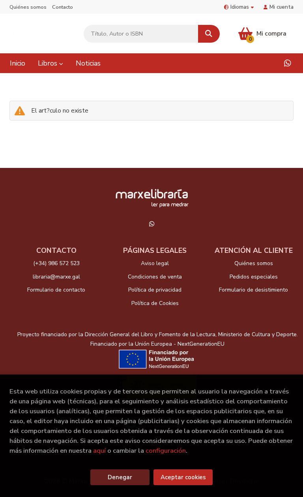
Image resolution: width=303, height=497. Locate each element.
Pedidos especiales (254, 277)
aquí (99, 450)
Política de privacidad (154, 290)
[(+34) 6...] (288, 63)
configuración (166, 450)
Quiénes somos (28, 7)
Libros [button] (48, 63)
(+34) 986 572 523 (56, 263)
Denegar (120, 477)
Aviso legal (155, 263)
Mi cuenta (281, 7)
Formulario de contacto (56, 290)
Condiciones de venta (155, 277)
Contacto (62, 7)
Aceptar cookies (183, 477)
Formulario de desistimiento (253, 290)
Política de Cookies (155, 303)
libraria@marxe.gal (56, 277)
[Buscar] (209, 34)
